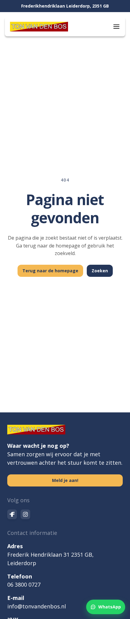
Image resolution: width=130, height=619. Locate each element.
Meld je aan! (65, 480)
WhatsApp (109, 607)
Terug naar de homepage (50, 270)
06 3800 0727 (24, 584)
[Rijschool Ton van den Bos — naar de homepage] (39, 26)
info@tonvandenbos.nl (36, 606)
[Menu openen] (116, 26)
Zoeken (100, 270)
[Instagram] (25, 514)
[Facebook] (12, 514)
